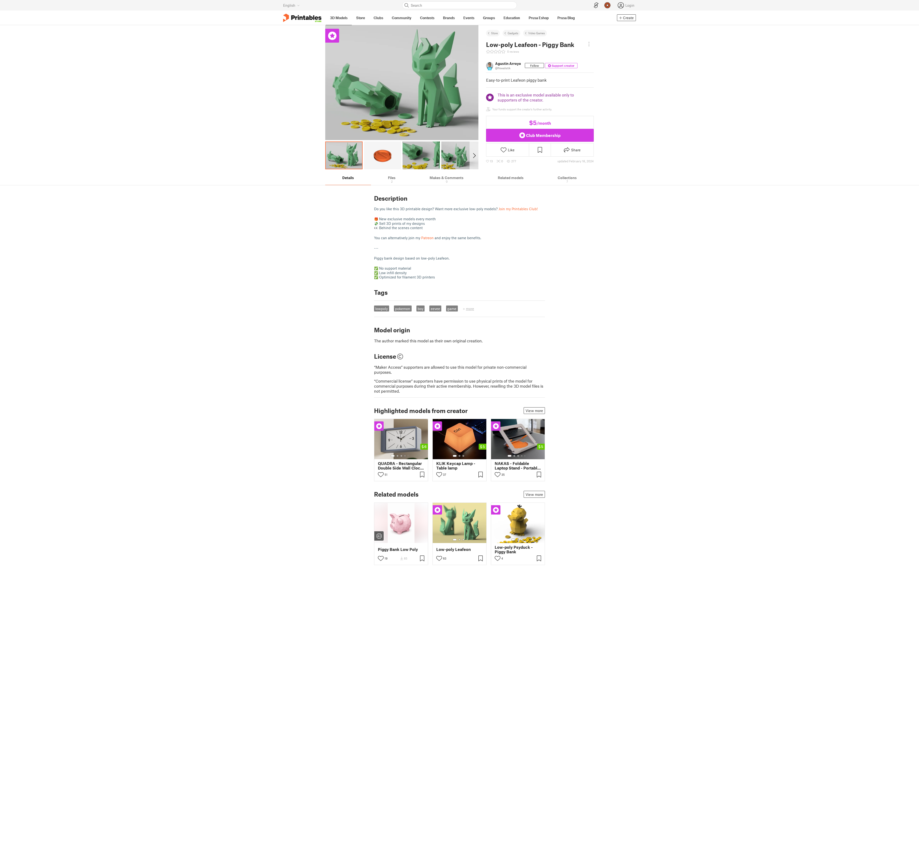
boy (420, 308)
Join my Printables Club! (518, 209)
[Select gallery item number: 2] (397, 456)
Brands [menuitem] (449, 18)
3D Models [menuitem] (338, 18)
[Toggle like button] (381, 474)
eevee (435, 308)
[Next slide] (474, 155)
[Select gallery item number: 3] (401, 456)
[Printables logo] (302, 18)
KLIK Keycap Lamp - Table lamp (455, 465)
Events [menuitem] (468, 18)
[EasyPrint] (596, 5)
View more (534, 410)
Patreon (427, 238)
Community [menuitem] (401, 18)
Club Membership (543, 135)
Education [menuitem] (512, 18)
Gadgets (513, 33)
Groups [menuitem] (489, 18)
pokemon (402, 308)
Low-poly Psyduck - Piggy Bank (514, 549)
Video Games (536, 33)
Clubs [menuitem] (378, 18)
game (451, 308)
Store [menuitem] (360, 18)
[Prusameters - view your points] (607, 5)
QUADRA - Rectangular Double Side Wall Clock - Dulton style (400, 465)
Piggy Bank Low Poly (398, 549)
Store (494, 33)
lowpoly (381, 308)
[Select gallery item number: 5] (408, 456)
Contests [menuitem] (427, 18)
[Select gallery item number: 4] (405, 456)
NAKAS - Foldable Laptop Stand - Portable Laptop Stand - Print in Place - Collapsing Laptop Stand (517, 465)
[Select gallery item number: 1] (393, 456)
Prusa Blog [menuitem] (566, 18)
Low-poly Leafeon (453, 549)
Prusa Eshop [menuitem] (539, 18)
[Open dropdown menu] (589, 44)
